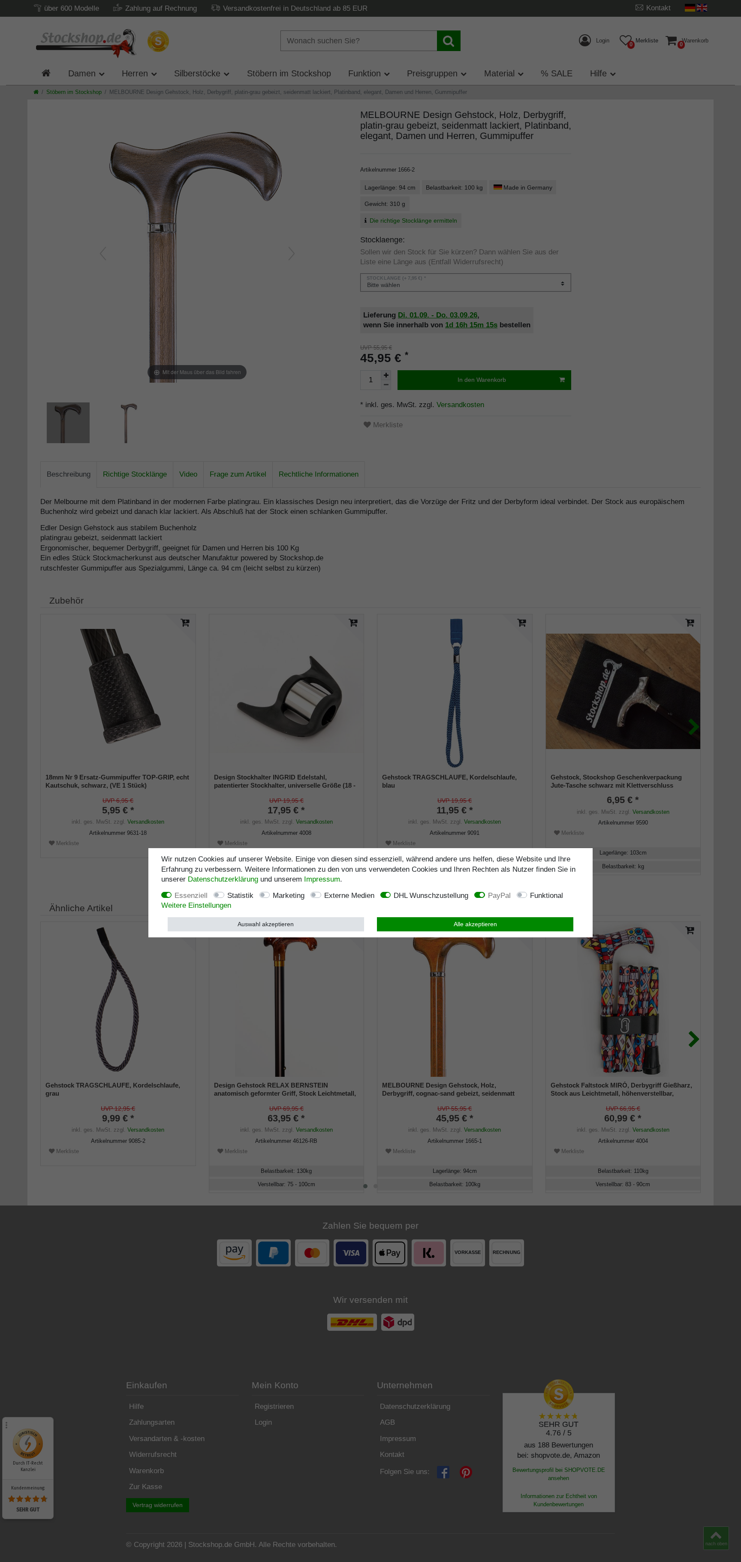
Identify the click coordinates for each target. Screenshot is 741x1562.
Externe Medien (349, 895)
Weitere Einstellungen (196, 905)
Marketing (288, 895)
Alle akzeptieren (475, 923)
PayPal (499, 895)
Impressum (322, 879)
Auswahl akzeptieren (266, 923)
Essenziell (191, 895)
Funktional (546, 895)
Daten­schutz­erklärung (223, 879)
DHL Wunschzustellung (431, 895)
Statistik (240, 895)
